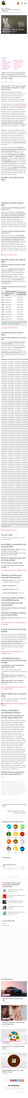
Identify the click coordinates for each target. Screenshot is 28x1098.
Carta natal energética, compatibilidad (6, 67)
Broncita (15, 589)
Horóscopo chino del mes (10, 328)
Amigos (9, 1089)
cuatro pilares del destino (19, 106)
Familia (4, 923)
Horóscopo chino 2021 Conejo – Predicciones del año (16, 812)
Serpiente (22, 837)
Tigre (22, 830)
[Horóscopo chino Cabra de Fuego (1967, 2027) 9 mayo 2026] (4, 895)
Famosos (15, 68)
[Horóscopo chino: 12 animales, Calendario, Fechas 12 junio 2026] (4, 889)
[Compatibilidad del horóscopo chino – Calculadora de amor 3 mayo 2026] (4, 900)
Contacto (21, 1089)
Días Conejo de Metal (18, 62)
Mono (22, 845)
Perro (15, 852)
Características (17, 63)
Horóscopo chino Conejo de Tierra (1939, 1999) (14, 805)
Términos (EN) (15, 1089)
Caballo (8, 845)
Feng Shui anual (6, 994)
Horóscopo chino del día (10, 530)
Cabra (15, 845)
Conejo (8, 837)
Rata (9, 830)
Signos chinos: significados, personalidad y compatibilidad (12, 1042)
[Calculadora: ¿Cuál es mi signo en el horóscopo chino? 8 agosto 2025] (4, 911)
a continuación (14, 99)
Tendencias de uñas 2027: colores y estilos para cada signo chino (13, 1023)
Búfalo (15, 830)
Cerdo (22, 852)
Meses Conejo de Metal (7, 62)
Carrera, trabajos (17, 67)
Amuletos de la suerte (18, 65)
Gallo (9, 852)
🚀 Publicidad (9, 1087)
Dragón (15, 837)
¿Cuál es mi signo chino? (10, 255)
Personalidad (5, 925)
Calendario (4, 60)
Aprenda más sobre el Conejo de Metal (15, 570)
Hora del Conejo (5, 63)
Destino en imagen (6, 65)
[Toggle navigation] (25, 3)
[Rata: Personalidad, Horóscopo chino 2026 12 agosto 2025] (4, 906)
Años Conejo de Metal (18, 60)
